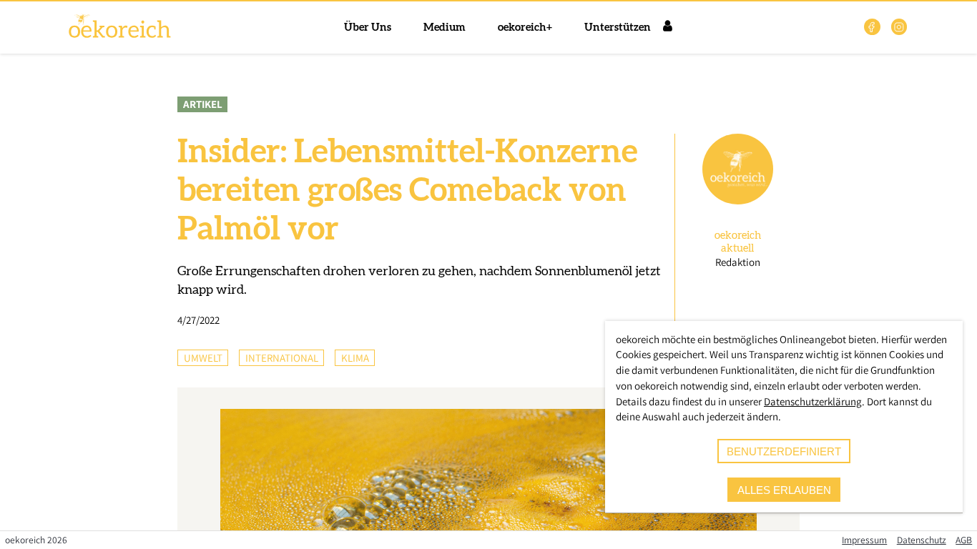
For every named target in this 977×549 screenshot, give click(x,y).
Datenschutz (921, 539)
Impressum (864, 539)
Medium (444, 27)
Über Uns (367, 27)
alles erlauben (784, 490)
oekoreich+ (525, 27)
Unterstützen (617, 27)
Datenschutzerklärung (813, 401)
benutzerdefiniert (784, 451)
